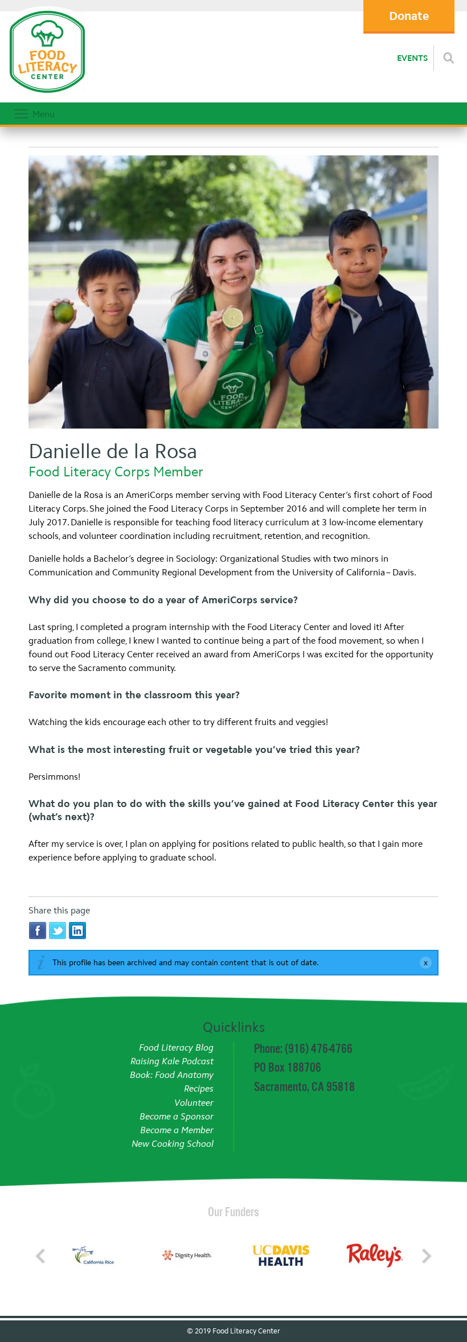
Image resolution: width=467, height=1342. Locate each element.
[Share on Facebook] (37, 930)
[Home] (47, 96)
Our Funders (233, 1211)
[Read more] (449, 58)
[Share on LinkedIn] (77, 930)
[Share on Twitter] (57, 930)
